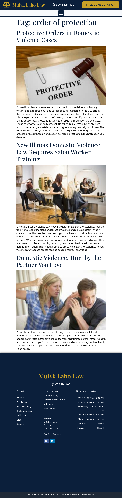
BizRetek (72, 494)
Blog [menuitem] (19, 420)
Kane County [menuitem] (49, 409)
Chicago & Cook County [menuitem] (54, 400)
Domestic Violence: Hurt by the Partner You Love (58, 260)
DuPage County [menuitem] (51, 395)
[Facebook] (46, 441)
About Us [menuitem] (21, 398)
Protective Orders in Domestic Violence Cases (57, 36)
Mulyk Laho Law (28, 5)
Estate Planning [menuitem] (24, 406)
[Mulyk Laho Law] (6, 4)
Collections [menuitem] (22, 415)
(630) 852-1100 (64, 5)
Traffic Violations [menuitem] (24, 411)
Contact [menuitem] (20, 424)
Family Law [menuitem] (22, 402)
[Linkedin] (52, 441)
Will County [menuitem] (49, 404)
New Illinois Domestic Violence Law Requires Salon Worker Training (58, 152)
